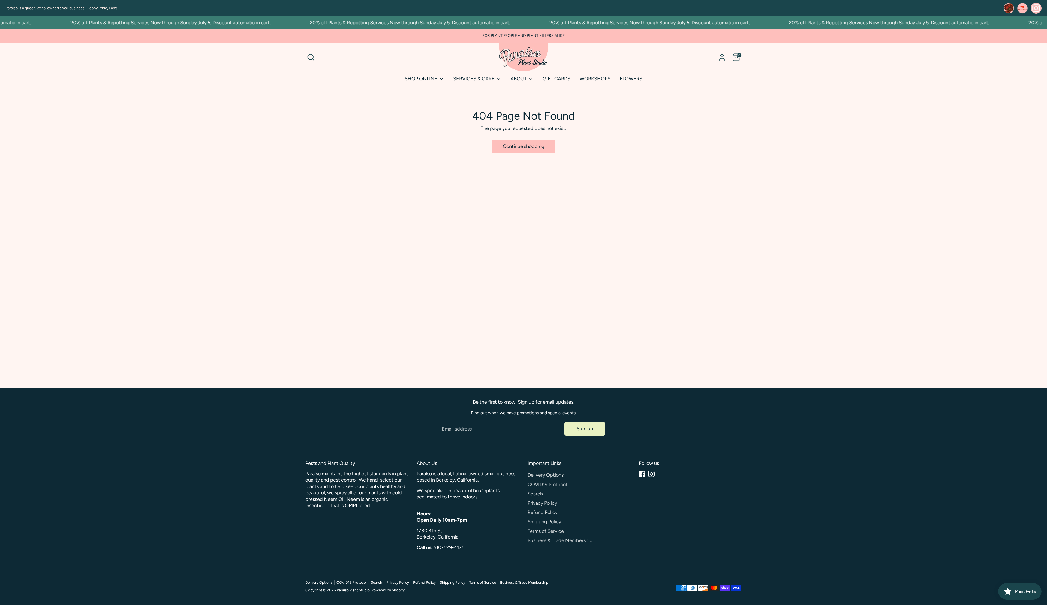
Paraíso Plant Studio (353, 590)
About (519, 79)
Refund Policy (543, 512)
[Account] (722, 57)
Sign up (585, 429)
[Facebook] (642, 474)
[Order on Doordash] (1022, 8)
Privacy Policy (542, 503)
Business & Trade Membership (560, 540)
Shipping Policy (544, 522)
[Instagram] (651, 474)
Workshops (595, 79)
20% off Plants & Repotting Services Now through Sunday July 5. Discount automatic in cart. (158, 23)
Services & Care (474, 79)
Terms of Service (546, 531)
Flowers (631, 79)
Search (535, 494)
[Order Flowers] (1008, 8)
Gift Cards (556, 79)
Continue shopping (523, 146)
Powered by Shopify (388, 590)
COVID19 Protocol (547, 485)
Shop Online (421, 79)
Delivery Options (546, 475)
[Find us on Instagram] (1036, 8)
